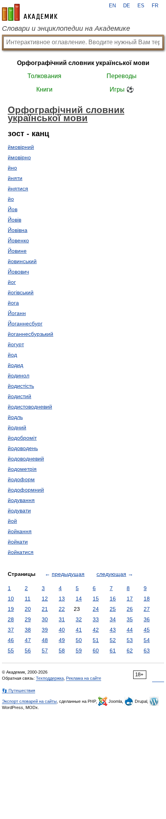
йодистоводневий (30, 407)
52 (113, 640)
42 (96, 630)
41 (79, 630)
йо (11, 199)
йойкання (20, 531)
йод (12, 355)
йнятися (18, 188)
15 (96, 598)
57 (45, 650)
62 (130, 650)
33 (96, 619)
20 (28, 609)
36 (147, 619)
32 (79, 619)
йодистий (19, 396)
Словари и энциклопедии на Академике (66, 28)
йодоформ (21, 479)
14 (79, 598)
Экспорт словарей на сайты (29, 701)
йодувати (19, 510)
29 (28, 619)
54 (147, 640)
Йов (12, 209)
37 (11, 630)
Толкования (44, 76)
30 (45, 619)
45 (147, 630)
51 (96, 640)
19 (11, 609)
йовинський (22, 261)
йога (13, 303)
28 (11, 619)
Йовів (14, 220)
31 (62, 619)
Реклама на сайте (83, 678)
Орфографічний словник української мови (83, 63)
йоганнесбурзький (30, 334)
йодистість (21, 386)
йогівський (21, 292)
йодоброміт (22, 438)
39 (45, 630)
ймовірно (19, 157)
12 (45, 598)
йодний (17, 427)
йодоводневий (26, 458)
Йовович (18, 272)
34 (113, 619)
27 (147, 609)
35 (130, 619)
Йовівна (17, 230)
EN (112, 5)
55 (11, 650)
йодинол (18, 375)
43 (113, 630)
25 (113, 609)
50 (79, 640)
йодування (21, 500)
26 (130, 609)
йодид (15, 365)
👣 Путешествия (18, 690)
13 (62, 598)
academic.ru (30, 12)
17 (130, 598)
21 (45, 609)
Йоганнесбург (25, 323)
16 (113, 598)
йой (12, 521)
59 (79, 650)
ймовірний (21, 147)
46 (11, 640)
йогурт (16, 344)
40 (62, 630)
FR (155, 5)
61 (113, 650)
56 (28, 650)
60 (96, 650)
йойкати (18, 542)
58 (62, 650)
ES (140, 5)
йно (12, 168)
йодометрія (22, 469)
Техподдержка (50, 678)
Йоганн (17, 313)
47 (28, 640)
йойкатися (21, 552)
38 (28, 630)
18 (147, 598)
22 (62, 609)
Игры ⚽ (122, 89)
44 (130, 630)
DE (126, 5)
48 (45, 640)
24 (96, 609)
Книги (44, 89)
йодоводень (23, 448)
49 (62, 640)
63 (147, 650)
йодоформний (26, 490)
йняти (15, 178)
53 (130, 640)
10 (11, 598)
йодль (15, 417)
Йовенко (18, 240)
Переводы (122, 76)
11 (27, 598)
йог (12, 282)
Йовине (17, 251)
